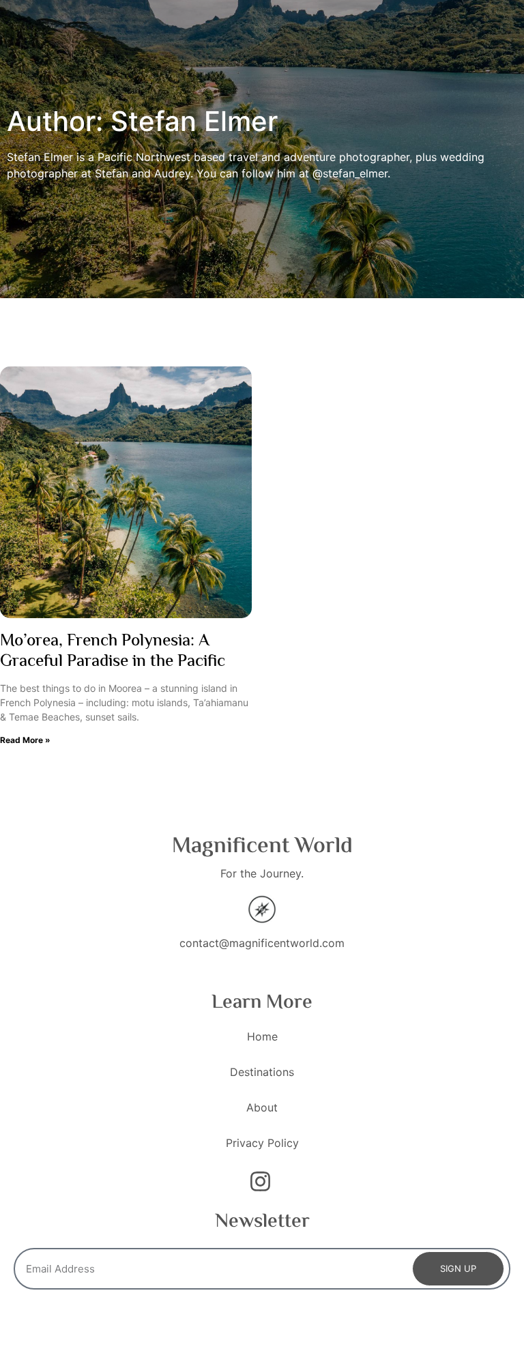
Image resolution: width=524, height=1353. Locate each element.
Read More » (25, 740)
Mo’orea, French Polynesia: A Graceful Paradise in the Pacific (112, 651)
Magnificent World (262, 846)
